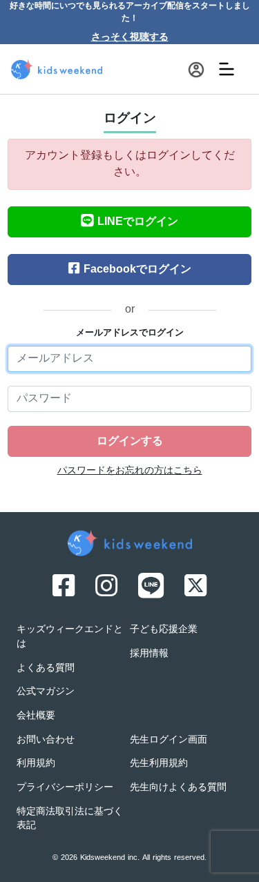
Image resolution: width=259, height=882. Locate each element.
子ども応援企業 (164, 630)
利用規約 (36, 764)
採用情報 (149, 654)
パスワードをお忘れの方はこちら (129, 471)
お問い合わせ (46, 740)
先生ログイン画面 (168, 740)
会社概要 (36, 716)
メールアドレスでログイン (130, 333)
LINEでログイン (137, 222)
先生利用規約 (159, 764)
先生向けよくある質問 (178, 788)
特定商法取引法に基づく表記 (70, 819)
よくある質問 (46, 668)
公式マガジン (46, 692)
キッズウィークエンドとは (70, 637)
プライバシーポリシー (65, 788)
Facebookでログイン (137, 270)
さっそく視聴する (130, 38)
